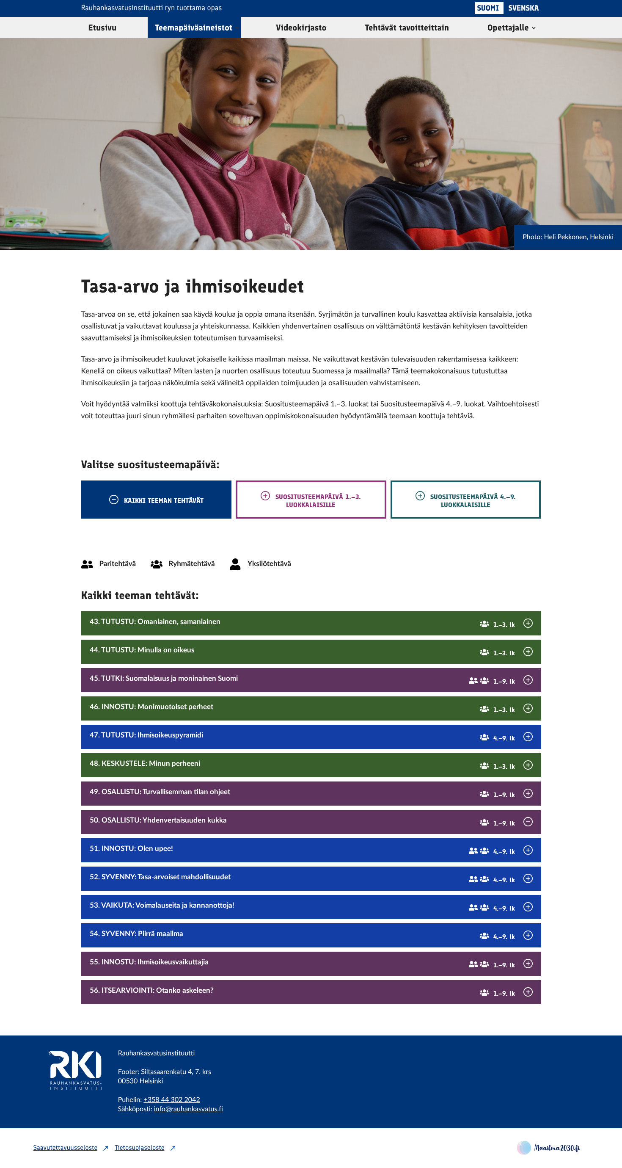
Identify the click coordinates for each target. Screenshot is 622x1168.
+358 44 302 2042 (171, 1100)
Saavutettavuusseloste (65, 1148)
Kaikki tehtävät (164, 501)
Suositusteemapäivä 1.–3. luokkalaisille (317, 500)
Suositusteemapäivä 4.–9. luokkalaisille (472, 500)
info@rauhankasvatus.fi (188, 1109)
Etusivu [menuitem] (102, 27)
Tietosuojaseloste (139, 1148)
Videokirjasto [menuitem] (301, 27)
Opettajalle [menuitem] (507, 27)
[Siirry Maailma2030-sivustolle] (548, 1153)
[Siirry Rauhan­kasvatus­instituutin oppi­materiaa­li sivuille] (69, 1100)
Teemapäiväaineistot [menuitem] (193, 27)
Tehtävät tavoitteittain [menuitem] (407, 27)
